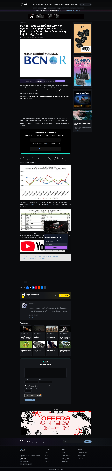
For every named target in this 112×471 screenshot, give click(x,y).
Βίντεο (46, 4)
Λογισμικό (59, 8)
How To (35, 4)
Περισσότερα (74, 4)
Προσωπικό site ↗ (44, 317)
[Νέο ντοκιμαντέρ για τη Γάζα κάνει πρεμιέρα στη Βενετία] (39, 329)
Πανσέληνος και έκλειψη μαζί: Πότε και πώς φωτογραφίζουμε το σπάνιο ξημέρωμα (26, 336)
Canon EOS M (30, 204)
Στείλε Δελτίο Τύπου (51, 8)
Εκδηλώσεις (61, 4)
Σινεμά (50, 4)
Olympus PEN (50, 204)
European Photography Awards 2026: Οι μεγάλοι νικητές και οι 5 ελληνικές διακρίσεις (65, 336)
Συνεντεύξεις (47, 463)
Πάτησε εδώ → (61, 81)
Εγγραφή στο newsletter (45, 149)
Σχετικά (63, 453)
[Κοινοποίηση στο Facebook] (27, 287)
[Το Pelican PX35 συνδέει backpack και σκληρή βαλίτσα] (39, 344)
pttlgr (47, 143)
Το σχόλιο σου (27, 366)
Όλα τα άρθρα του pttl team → (34, 317)
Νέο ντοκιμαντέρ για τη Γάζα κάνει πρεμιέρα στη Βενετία (39, 336)
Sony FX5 (34, 8)
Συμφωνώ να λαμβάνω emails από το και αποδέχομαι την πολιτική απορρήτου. (45, 144)
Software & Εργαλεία (82, 455)
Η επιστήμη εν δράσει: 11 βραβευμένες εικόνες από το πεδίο (26, 351)
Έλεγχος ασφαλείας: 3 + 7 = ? (31, 388)
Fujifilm (34, 159)
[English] (91, 1)
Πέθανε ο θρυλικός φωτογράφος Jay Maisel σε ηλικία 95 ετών (51, 352)
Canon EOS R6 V (65, 8)
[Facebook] (82, 1)
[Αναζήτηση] (91, 4)
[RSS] (89, 1)
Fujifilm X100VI (80, 8)
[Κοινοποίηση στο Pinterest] (36, 287)
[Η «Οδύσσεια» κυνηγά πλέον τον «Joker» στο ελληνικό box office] (52, 329)
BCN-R (25, 282)
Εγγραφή (87, 441)
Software (55, 4)
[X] (87, 1)
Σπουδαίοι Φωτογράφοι (82, 452)
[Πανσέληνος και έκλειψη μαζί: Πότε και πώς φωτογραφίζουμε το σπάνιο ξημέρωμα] (26, 329)
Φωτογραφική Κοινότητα (83, 453)
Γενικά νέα (67, 4)
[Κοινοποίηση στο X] (30, 287)
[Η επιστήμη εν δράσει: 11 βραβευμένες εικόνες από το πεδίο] (26, 344)
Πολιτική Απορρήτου (42, 385)
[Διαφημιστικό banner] (56, 16)
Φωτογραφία (40, 4)
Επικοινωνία (23, 458)
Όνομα (26, 379)
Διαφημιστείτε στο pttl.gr (66, 455)
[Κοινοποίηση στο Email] (45, 287)
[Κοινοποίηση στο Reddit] (39, 287)
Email (40, 379)
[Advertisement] (45, 108)
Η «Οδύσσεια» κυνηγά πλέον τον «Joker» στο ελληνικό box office (52, 336)
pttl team (23, 37)
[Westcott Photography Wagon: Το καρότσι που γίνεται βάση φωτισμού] (65, 344)
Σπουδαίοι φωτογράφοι (42, 8)
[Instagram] (84, 1)
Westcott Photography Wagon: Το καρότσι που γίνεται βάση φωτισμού (65, 352)
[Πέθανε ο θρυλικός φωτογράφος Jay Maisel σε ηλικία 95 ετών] (52, 344)
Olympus (44, 157)
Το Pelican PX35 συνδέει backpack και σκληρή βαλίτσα (38, 351)
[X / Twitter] (30, 315)
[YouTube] (85, 1)
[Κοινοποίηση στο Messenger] (42, 287)
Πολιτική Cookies (65, 461)
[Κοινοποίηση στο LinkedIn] (33, 287)
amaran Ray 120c (73, 8)
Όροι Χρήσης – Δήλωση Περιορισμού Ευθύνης (66, 457)
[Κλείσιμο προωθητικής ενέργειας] (67, 222)
